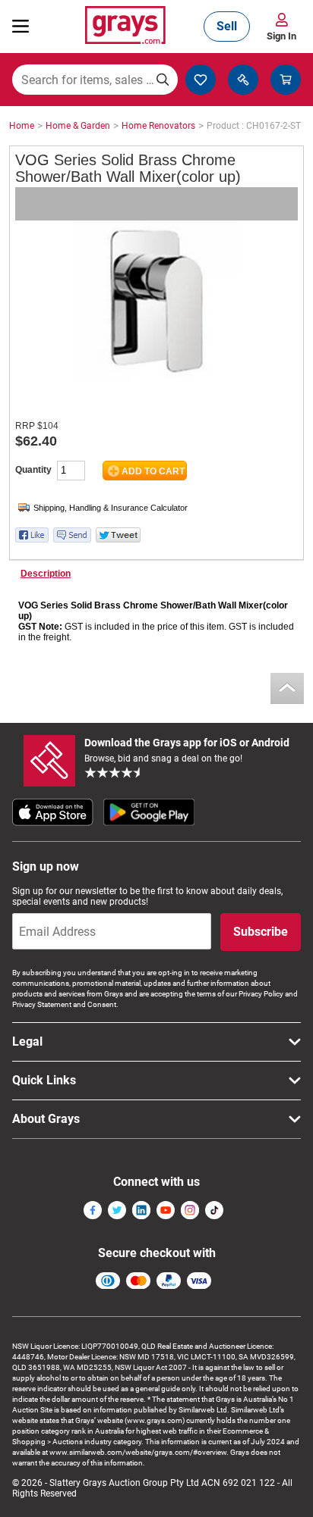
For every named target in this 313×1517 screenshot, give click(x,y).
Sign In (281, 36)
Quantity (33, 469)
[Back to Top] (287, 688)
